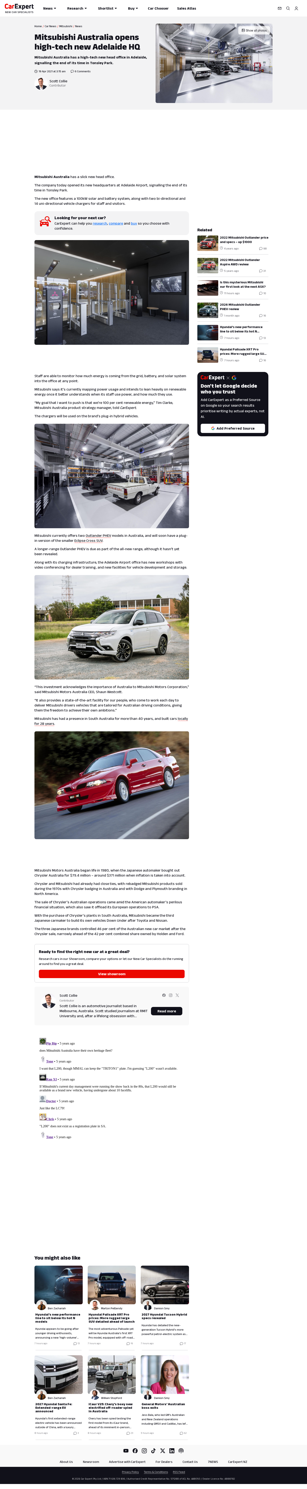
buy (134, 223)
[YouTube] (125, 1450)
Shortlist (105, 8)
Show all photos (256, 30)
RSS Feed (179, 1472)
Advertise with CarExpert (127, 1462)
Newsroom (91, 1462)
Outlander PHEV (98, 535)
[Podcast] (181, 1450)
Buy (131, 8)
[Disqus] (112, 1088)
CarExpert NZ (237, 1462)
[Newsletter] (279, 8)
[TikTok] (153, 1450)
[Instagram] (144, 1450)
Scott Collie (58, 81)
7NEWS (213, 1462)
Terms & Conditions (156, 1472)
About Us (66, 1462)
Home (38, 26)
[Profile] (296, 8)
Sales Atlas (186, 8)
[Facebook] (135, 1450)
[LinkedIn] (171, 1450)
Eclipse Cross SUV (88, 540)
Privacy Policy (130, 1472)
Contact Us (190, 1462)
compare (116, 223)
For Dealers (164, 1462)
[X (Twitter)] (162, 1450)
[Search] (288, 8)
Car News (50, 26)
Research (75, 8)
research (100, 223)
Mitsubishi (65, 26)
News (48, 8)
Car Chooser (158, 8)
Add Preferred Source (236, 428)
